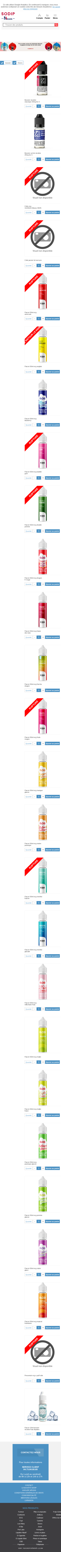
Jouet (40, 1527)
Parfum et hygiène (39, 1535)
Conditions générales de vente (29, 1493)
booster (8, 63)
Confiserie (21, 1515)
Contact (29, 1485)
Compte (39, 18)
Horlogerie (40, 1529)
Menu (55, 18)
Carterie (40, 1521)
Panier (47, 18)
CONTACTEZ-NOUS (30, 1452)
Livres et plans (40, 1532)
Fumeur (21, 1512)
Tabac (40, 1541)
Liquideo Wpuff (21, 1532)
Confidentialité (29, 1495)
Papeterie (21, 1544)
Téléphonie (40, 1544)
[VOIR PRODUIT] (43, 132)
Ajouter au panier (52, 106)
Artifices (40, 1515)
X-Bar (21, 1527)
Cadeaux (40, 1518)
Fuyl (21, 1521)
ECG (21, 1518)
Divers (20, 63)
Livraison (29, 1500)
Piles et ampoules (40, 1512)
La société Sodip (29, 1488)
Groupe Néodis (29, 1490)
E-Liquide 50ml (21, 1538)
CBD (21, 1541)
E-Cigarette (21, 1535)
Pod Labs (21, 1529)
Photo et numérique (40, 1538)
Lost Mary (21, 1524)
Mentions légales (29, 1498)
